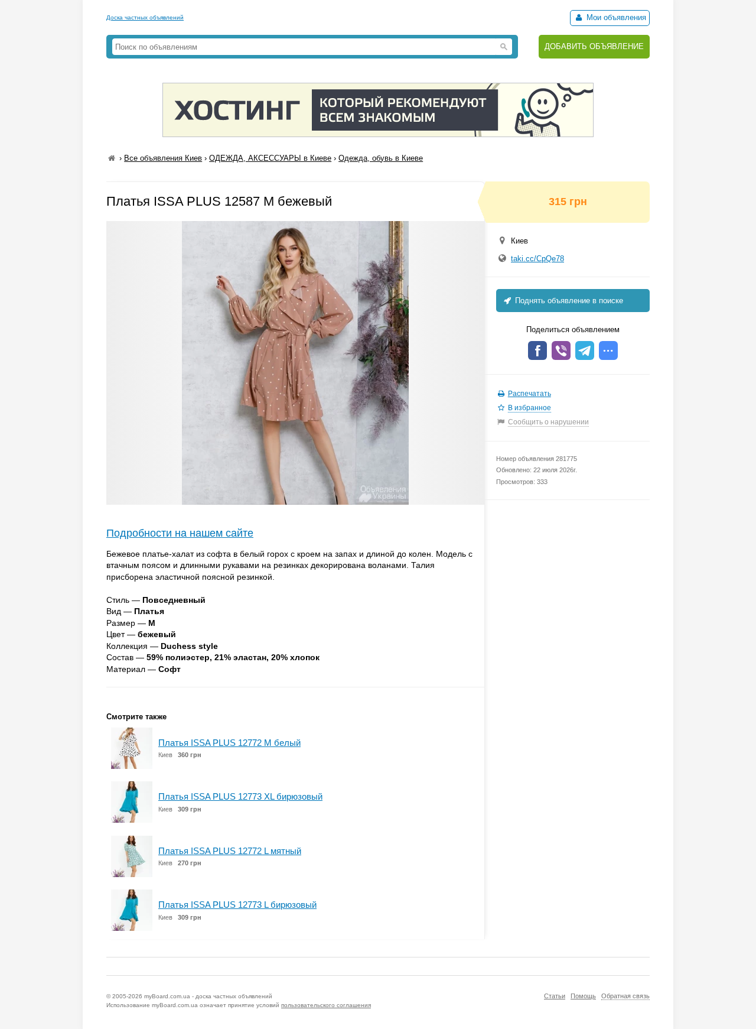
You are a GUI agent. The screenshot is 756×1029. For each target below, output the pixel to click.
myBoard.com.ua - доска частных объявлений (208, 996)
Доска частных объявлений (145, 17)
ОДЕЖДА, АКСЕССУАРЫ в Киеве (270, 158)
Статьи (554, 995)
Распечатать (529, 393)
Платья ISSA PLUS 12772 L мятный (229, 851)
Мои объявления (615, 17)
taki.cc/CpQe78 (537, 258)
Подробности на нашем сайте (179, 533)
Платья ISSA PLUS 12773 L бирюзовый (237, 905)
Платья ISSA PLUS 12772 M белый (229, 743)
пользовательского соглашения (326, 1005)
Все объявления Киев (163, 158)
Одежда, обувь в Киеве (380, 158)
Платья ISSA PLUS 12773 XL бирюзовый (240, 796)
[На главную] (111, 158)
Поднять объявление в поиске (568, 300)
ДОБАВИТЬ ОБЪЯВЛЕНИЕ (594, 46)
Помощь (583, 995)
